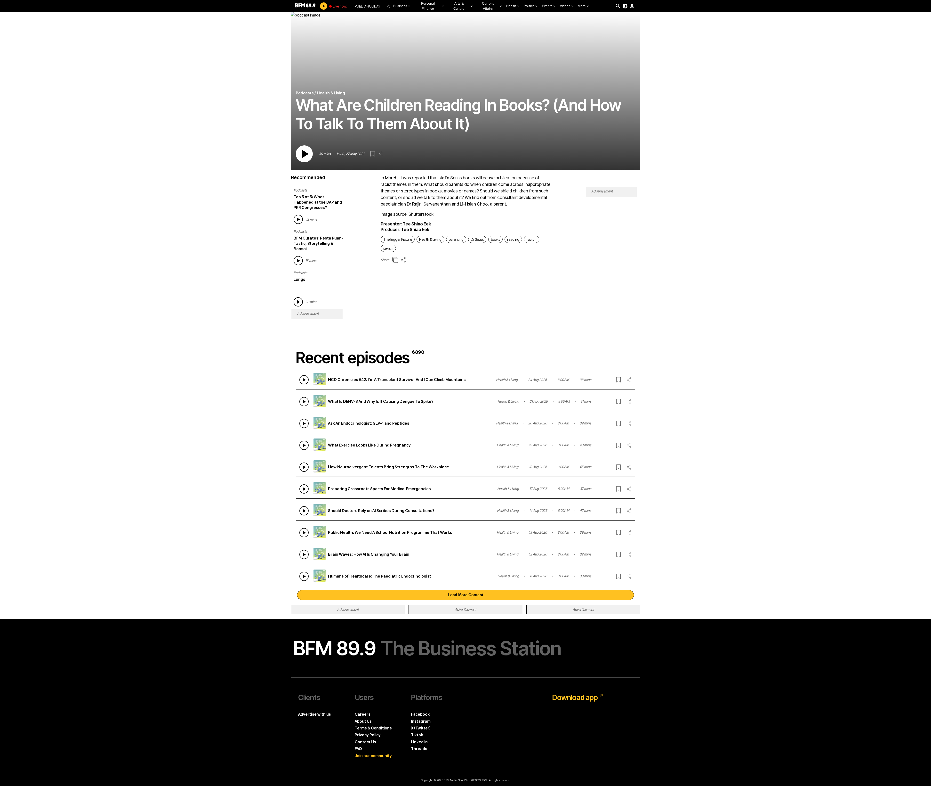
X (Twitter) (421, 728)
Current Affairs (488, 5)
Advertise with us (314, 714)
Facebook (420, 714)
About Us (363, 721)
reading (513, 239)
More (582, 6)
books (495, 239)
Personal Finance (428, 5)
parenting (456, 239)
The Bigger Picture (397, 239)
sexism (388, 248)
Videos (565, 6)
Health (511, 6)
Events (547, 6)
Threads (419, 748)
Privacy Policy (368, 734)
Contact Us (365, 741)
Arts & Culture (459, 5)
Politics (529, 6)
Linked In (419, 741)
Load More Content (465, 595)
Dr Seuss (477, 239)
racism (532, 239)
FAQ (358, 748)
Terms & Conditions (373, 728)
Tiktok (417, 734)
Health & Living (430, 239)
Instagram (421, 721)
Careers (362, 714)
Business (400, 6)
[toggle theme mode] (625, 6)
